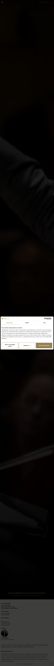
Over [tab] (44, 322)
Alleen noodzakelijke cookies (10, 345)
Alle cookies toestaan (44, 345)
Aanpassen (26, 345)
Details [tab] (27, 322)
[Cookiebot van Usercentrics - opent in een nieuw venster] (46, 319)
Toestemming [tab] (9, 322)
